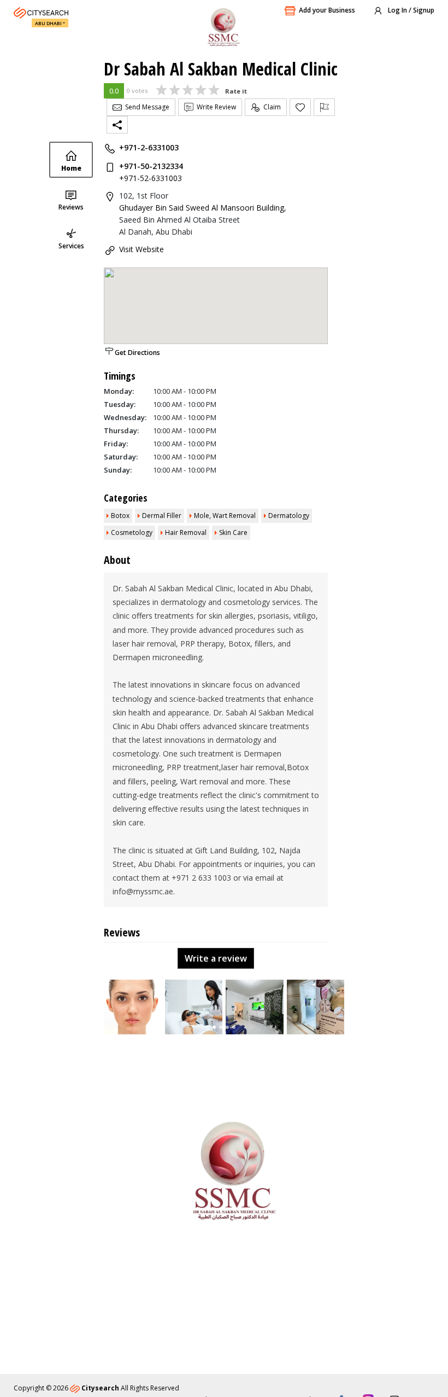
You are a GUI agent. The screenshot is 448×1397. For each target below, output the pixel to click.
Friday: (116, 443)
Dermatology (288, 515)
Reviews (71, 207)
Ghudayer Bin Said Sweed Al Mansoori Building (201, 207)
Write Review (214, 107)
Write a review (216, 958)
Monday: (119, 391)
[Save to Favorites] (300, 107)
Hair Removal (186, 532)
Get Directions (137, 352)
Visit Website (141, 249)
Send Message (145, 107)
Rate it (236, 91)
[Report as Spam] (324, 107)
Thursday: (121, 430)
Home (71, 168)
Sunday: (118, 469)
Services (71, 246)
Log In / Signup (410, 10)
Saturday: (121, 456)
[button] (214, 1027)
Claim (270, 107)
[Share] (117, 124)
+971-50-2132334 (151, 166)
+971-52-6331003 (150, 178)
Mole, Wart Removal (225, 515)
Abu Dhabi (48, 23)
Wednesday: (125, 417)
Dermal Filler (161, 515)
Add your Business (327, 10)
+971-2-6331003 (149, 147)
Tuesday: (119, 404)
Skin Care (233, 532)
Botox (120, 515)
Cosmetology (131, 532)
